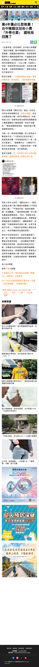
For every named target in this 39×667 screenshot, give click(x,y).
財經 (31, 7)
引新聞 (8, 269)
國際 (19, 7)
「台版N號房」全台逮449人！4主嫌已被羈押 (19, 436)
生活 (15, 7)
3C (35, 7)
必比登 (29, 293)
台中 (5, 293)
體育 (23, 7)
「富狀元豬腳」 (26, 114)
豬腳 (5, 295)
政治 (27, 7)
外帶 (13, 293)
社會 (6, 7)
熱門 (2, 7)
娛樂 (10, 7)
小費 (21, 293)
